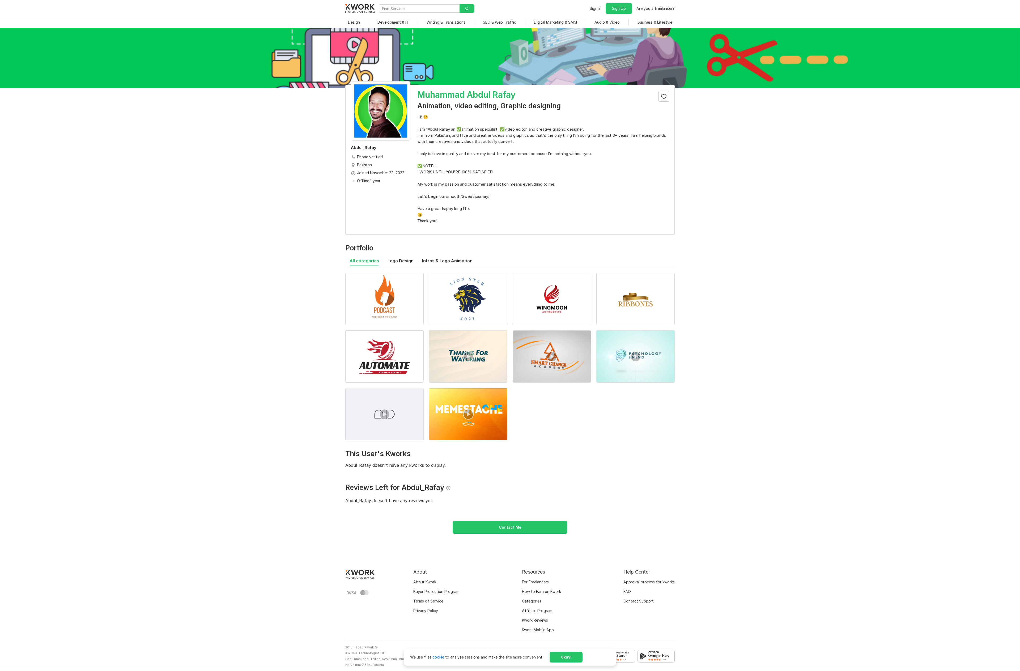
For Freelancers (535, 582)
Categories (531, 601)
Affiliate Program (537, 610)
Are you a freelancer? (655, 8)
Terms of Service (428, 601)
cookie (438, 657)
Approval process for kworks (649, 582)
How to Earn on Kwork (541, 591)
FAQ (627, 591)
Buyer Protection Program (436, 591)
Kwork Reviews (535, 620)
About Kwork (424, 582)
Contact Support (638, 601)
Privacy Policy (425, 610)
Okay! (566, 657)
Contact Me (510, 527)
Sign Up (619, 8)
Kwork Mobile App (538, 629)
